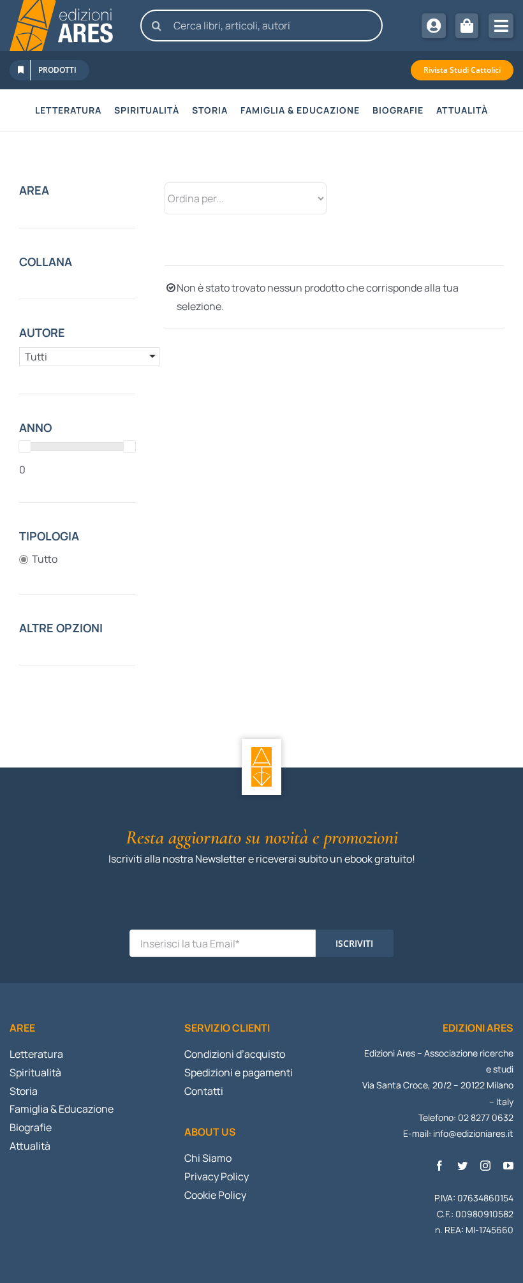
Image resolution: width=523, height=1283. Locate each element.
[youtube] (508, 1166)
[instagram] (485, 1166)
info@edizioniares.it (473, 1133)
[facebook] (439, 1166)
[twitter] (462, 1166)
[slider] (24, 446)
